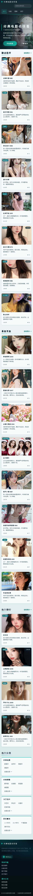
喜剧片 (20, 764)
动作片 (13, 764)
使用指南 (4, 882)
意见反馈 (4, 888)
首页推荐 (4, 865)
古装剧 (13, 783)
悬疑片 (6, 768)
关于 (21, 11)
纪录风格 (7, 807)
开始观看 (10, 43)
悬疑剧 (6, 787)
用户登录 (4, 871)
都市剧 (6, 783)
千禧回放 (24, 823)
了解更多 (24, 43)
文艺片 (6, 803)
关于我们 (4, 874)
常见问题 (4, 885)
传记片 (13, 803)
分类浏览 (4, 868)
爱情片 (6, 764)
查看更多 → (28, 53)
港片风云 (7, 827)
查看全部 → (8, 772)
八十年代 (7, 823)
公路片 (20, 803)
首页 (4, 11)
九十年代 (16, 823)
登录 (15, 11)
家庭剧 (20, 783)
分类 (10, 11)
